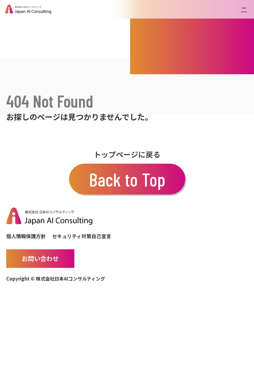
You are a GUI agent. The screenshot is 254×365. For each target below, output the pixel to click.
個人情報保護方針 (26, 236)
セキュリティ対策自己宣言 (81, 236)
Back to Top (127, 179)
